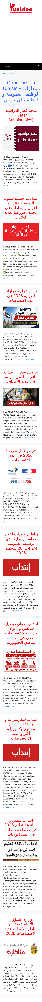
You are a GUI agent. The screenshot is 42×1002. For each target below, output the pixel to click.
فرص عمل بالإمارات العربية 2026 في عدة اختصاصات (21, 296)
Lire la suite (29, 359)
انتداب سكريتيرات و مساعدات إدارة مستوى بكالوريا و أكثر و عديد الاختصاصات (21, 728)
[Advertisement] (21, 39)
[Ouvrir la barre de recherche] (38, 66)
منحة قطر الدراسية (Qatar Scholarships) (21, 115)
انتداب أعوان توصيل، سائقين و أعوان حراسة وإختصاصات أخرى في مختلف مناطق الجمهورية (21, 633)
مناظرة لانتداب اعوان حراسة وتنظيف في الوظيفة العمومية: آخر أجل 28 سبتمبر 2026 (21, 543)
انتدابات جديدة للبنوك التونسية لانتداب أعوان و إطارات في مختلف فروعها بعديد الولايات (21, 207)
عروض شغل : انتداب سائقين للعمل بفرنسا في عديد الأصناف (21, 377)
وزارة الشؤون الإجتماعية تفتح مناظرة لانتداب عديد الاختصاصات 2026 (21, 926)
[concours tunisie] (21, 7)
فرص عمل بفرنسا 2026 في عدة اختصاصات (21, 455)
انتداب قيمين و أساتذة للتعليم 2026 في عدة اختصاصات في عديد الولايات (21, 827)
